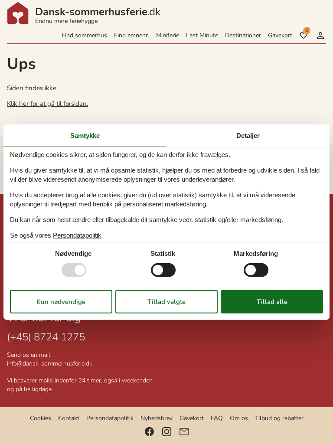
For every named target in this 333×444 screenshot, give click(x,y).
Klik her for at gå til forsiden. (47, 103)
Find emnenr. (131, 35)
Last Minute (202, 35)
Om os (239, 418)
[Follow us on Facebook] (149, 431)
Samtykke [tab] (85, 135)
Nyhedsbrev (156, 418)
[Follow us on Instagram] (167, 432)
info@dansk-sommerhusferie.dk (49, 363)
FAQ (217, 418)
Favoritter (307, 30)
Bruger (320, 35)
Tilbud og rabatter (279, 418)
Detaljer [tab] (248, 135)
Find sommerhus (84, 35)
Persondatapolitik (110, 418)
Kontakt (68, 418)
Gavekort (280, 35)
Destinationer (243, 35)
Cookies (40, 418)
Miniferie (167, 35)
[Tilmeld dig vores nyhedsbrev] (184, 431)
